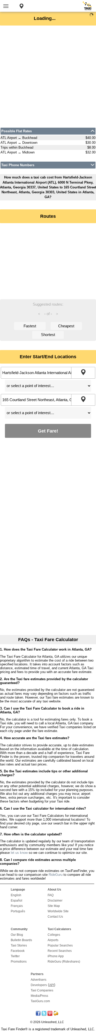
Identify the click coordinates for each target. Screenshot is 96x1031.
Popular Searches (60, 945)
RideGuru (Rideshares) (64, 961)
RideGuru (55, 875)
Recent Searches (60, 951)
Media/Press (39, 996)
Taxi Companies (42, 990)
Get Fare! (48, 431)
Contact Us (55, 916)
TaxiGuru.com (40, 1001)
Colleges (54, 935)
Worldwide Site (58, 911)
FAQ (51, 895)
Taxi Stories (19, 945)
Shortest (48, 334)
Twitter (15, 956)
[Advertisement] (48, 76)
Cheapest (66, 326)
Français (17, 906)
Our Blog (17, 935)
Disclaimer (55, 900)
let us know (19, 853)
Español (16, 900)
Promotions (19, 961)
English (16, 895)
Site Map (54, 906)
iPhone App (56, 956)
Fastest (30, 326)
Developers (39, 985)
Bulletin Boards (21, 940)
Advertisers (38, 979)
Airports (53, 940)
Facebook (18, 951)
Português (18, 911)
